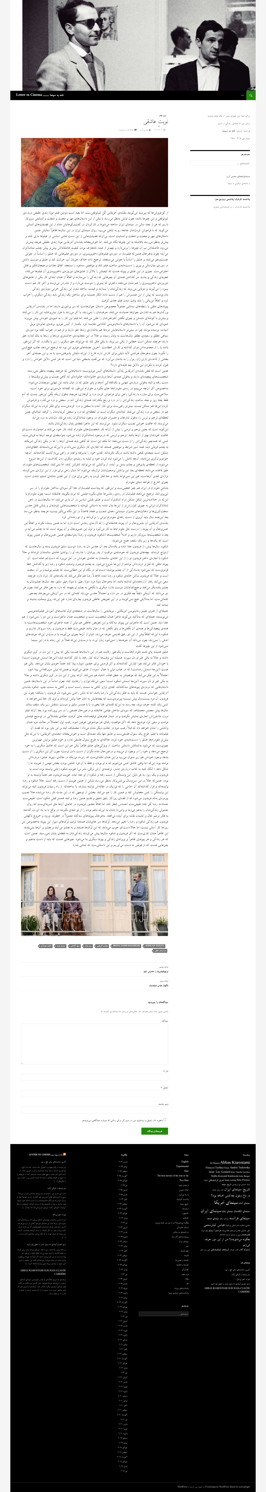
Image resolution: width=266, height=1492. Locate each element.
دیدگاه (165, 1021)
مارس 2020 (123, 1424)
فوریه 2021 (123, 1387)
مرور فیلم (162, 116)
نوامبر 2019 (123, 1443)
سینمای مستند (213, 1219)
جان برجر (220, 1190)
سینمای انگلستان (241, 1211)
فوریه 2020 (123, 1429)
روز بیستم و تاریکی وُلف (56, 1188)
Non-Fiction (243, 1180)
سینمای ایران (61, 946)
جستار (214, 1190)
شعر (237, 1226)
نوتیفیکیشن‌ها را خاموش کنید (155, 969)
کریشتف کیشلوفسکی (220, 1250)
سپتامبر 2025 (122, 1171)
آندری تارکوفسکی (216, 1180)
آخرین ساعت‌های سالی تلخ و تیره (53, 1162)
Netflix (214, 1176)
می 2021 (124, 1373)
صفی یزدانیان (230, 1225)
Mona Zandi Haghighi (126, 946)
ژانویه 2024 (123, 1237)
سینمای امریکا (226, 1203)
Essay (226, 1168)
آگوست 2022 (122, 1303)
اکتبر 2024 (123, 1199)
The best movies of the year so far (172, 1176)
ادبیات (205, 1180)
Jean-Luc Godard (219, 1172)
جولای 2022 (122, 1307)
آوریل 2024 (122, 1228)
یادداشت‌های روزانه (181, 1288)
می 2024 (124, 1223)
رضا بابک (88, 946)
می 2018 (124, 1471)
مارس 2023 (123, 1284)
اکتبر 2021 (123, 1349)
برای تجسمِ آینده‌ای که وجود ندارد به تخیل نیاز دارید (46, 1245)
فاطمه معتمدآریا (46, 946)
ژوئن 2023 (123, 1270)
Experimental (182, 1167)
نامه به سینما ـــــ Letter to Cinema (39, 95)
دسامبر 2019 (122, 1438)
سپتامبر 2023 (122, 1256)
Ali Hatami (215, 1164)
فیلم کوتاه (204, 1231)
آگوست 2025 (122, 1176)
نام (165, 1071)
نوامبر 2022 (123, 1298)
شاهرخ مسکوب (244, 1226)
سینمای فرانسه (239, 1218)
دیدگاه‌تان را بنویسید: (126, 130)
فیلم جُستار (184, 1251)
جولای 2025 (122, 1181)
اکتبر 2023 (123, 1251)
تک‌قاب (185, 1218)
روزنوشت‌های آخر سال (180, 1237)
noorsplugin (244, 1487)
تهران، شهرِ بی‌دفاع (59, 1215)
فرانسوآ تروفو (214, 1230)
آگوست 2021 (122, 1359)
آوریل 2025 (122, 1190)
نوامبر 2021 (123, 1345)
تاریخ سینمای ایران (237, 1190)
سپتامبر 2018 (122, 1452)
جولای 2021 (122, 1363)
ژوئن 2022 (123, 1312)
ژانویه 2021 (123, 1392)
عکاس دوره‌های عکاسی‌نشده (230, 1231)
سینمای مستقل (224, 1219)
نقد (187, 1284)
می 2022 (124, 1317)
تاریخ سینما (226, 1184)
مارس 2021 (123, 1382)
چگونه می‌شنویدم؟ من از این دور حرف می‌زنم (171, 1223)
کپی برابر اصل (205, 1250)
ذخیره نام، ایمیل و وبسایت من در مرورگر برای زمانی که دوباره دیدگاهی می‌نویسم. (122, 1120)
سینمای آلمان (244, 1203)
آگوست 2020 (122, 1415)
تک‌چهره (185, 1214)
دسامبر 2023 (122, 1242)
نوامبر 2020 (123, 1401)
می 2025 (124, 1185)
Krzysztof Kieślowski (228, 1176)
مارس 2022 (123, 1326)
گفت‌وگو (185, 1270)
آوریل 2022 (122, 1321)
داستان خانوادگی (182, 1228)
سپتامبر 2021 (122, 1354)
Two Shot (184, 1181)
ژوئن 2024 (123, 1218)
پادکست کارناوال (182, 1199)
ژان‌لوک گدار (244, 1250)
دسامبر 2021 (122, 1340)
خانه (242, 95)
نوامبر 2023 (123, 1246)
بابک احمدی (245, 1185)
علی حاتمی (245, 1231)
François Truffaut (215, 1168)
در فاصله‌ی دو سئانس (180, 1232)
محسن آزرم (144, 130)
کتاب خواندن (234, 1250)
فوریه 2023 (123, 1288)
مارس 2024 (123, 1232)
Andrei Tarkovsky (240, 1168)
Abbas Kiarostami (235, 1163)
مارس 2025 (123, 1195)
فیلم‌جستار (245, 1235)
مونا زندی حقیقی (160, 951)
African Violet (154, 946)
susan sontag (230, 1181)
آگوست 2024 (122, 1209)
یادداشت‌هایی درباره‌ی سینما (178, 1293)
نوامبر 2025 (123, 1167)
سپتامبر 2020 (122, 1410)
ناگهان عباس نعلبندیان (158, 983)
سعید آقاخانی (74, 946)
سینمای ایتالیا (227, 1211)
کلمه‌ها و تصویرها (181, 1260)
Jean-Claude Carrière (240, 1172)
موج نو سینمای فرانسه (233, 1235)
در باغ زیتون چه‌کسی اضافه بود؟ (230, 1196)
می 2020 (124, 1420)
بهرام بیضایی (236, 1185)
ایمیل (164, 1087)
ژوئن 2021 (123, 1368)
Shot (186, 1171)
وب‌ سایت (163, 1104)
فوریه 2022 (123, 1331)
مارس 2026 (123, 1162)
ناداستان (222, 1235)
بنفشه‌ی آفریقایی (102, 946)
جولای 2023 (122, 1265)
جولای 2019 (122, 1448)
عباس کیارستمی (214, 1225)
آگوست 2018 (122, 1457)
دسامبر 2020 (122, 1396)
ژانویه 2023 (123, 1293)
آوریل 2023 (122, 1279)
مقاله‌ (186, 1279)
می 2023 (124, 1274)
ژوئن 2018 (123, 1466)
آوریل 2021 (122, 1377)
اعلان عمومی (183, 1190)
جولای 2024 (122, 1214)
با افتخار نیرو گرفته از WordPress (190, 1487)
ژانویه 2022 (123, 1335)
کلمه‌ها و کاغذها (182, 1265)
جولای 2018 (122, 1462)
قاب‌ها (186, 1256)
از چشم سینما (183, 1185)
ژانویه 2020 (123, 1434)
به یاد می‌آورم (183, 1195)
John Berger (244, 1177)
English (184, 1162)
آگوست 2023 (122, 1260)
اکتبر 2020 (123, 1406)
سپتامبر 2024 (122, 1204)
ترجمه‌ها (185, 1209)
